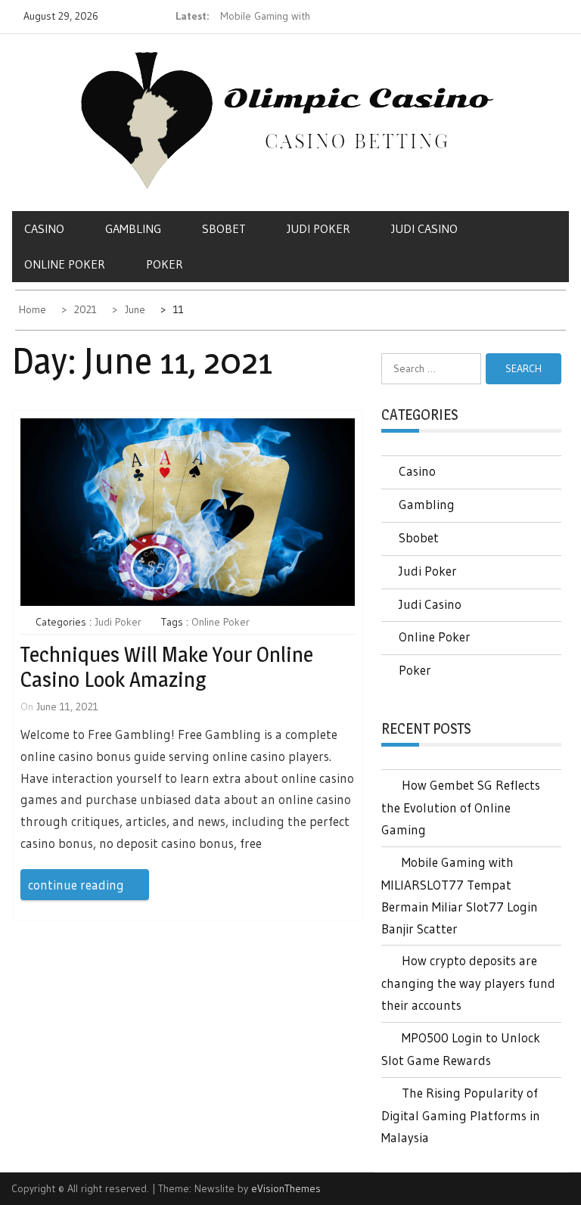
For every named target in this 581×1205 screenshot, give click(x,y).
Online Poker (64, 264)
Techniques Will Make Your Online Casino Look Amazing (166, 667)
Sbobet (224, 228)
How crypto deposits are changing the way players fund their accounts (468, 982)
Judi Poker (318, 228)
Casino (44, 228)
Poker (164, 264)
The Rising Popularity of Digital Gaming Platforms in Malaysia (460, 1115)
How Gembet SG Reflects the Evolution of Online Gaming (460, 807)
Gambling (133, 228)
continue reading (76, 885)
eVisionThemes (286, 1188)
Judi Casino (424, 228)
